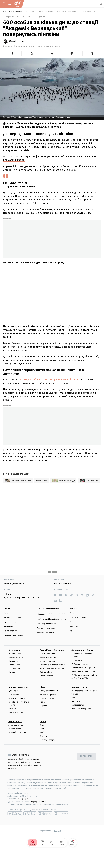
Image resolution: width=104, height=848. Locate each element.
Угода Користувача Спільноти (49, 624)
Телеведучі (8, 626)
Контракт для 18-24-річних (83, 668)
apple (29, 813)
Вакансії (73, 613)
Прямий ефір (14, 661)
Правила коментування (46, 628)
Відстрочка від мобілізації (83, 671)
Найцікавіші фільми (49, 691)
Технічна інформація (45, 633)
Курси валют (14, 694)
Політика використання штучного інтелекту (51, 614)
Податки (12, 709)
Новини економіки (18, 687)
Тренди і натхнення (17, 732)
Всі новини (14, 650)
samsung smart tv (61, 813)
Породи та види (16, 11)
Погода (11, 672)
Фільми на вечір (47, 698)
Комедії (43, 702)
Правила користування (13, 635)
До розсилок (86, 756)
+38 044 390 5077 (62, 583)
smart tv (45, 813)
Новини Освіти (79, 687)
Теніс (42, 732)
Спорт (43, 721)
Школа (74, 697)
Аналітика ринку (15, 725)
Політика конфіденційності (48, 608)
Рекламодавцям (10, 631)
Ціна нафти (13, 691)
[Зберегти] (92, 53)
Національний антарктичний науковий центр (37, 46)
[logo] (17, 4)
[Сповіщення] (101, 3)
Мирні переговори (48, 661)
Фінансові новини (16, 698)
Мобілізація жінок (80, 664)
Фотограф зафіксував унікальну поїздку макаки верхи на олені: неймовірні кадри (50, 158)
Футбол (43, 729)
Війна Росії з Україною (52, 650)
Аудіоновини (14, 668)
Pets (5, 11)
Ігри (71, 631)
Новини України (15, 657)
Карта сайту (74, 626)
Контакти (73, 608)
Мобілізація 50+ (78, 660)
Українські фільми (48, 694)
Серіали (43, 705)
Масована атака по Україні (52, 668)
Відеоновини (14, 665)
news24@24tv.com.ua (15, 583)
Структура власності (78, 617)
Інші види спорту (47, 740)
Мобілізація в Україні (83, 650)
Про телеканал (10, 622)
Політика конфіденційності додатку (52, 619)
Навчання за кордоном (82, 709)
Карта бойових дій (48, 657)
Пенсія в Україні (15, 712)
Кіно (42, 687)
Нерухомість (15, 721)
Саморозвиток (78, 705)
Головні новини (15, 654)
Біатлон (43, 736)
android (14, 813)
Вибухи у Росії (46, 672)
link (55, 595)
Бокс (42, 725)
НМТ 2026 (76, 701)
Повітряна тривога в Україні (52, 665)
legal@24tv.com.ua (39, 802)
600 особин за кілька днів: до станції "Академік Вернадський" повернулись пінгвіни (60, 11)
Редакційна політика (12, 617)
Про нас (7, 608)
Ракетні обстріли (47, 654)
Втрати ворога (46, 676)
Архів (72, 622)
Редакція (7, 613)
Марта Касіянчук (16, 41)
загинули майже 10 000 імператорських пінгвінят (50, 379)
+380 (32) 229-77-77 (23, 799)
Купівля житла (14, 729)
